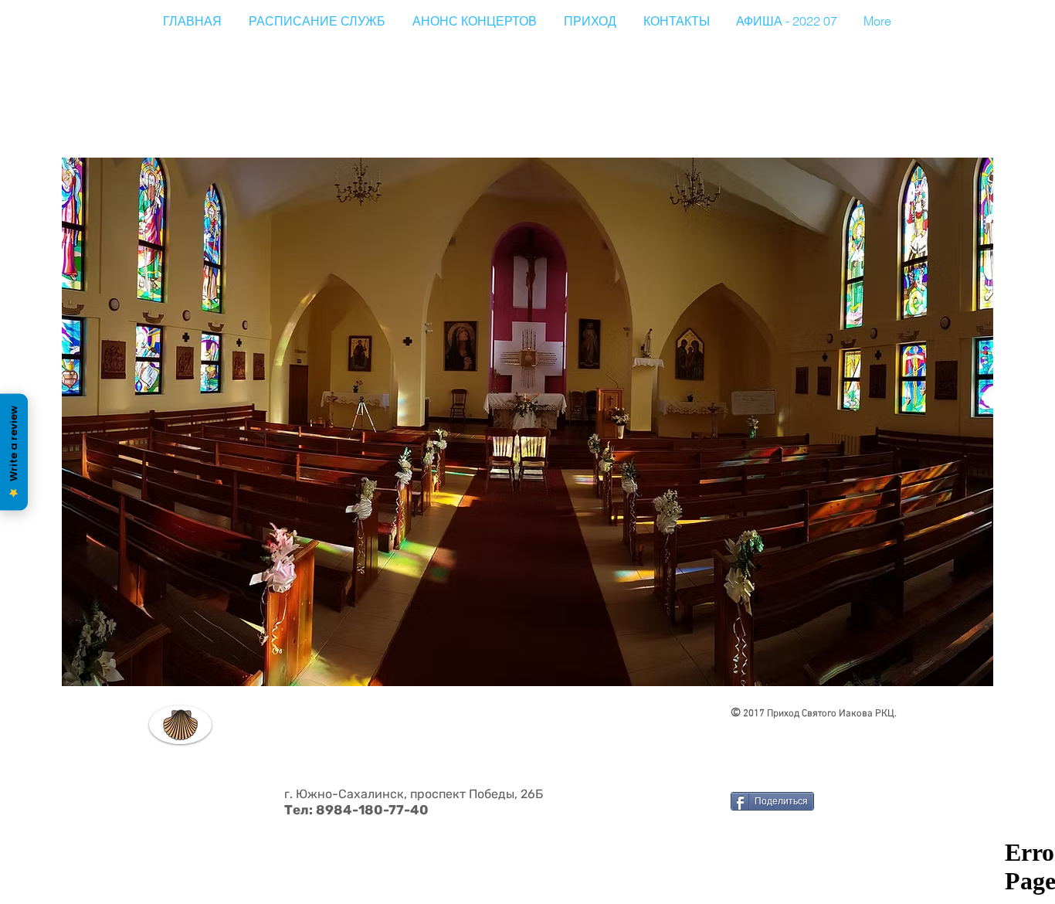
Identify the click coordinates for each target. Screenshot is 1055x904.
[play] (960, 672)
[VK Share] (769, 876)
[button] (527, 422)
